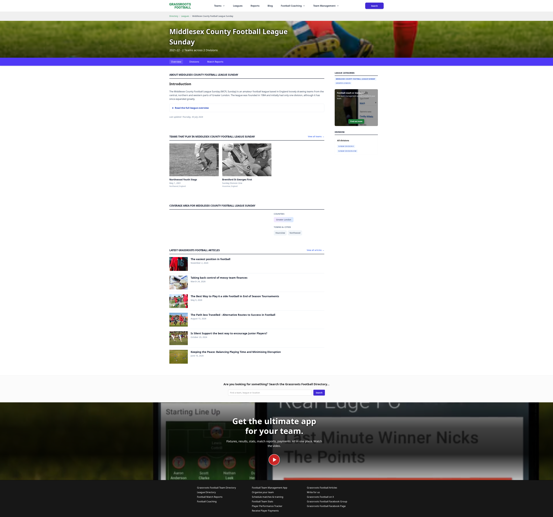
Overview (176, 61)
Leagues (238, 5)
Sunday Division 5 (346, 146)
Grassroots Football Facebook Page (326, 506)
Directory (173, 16)
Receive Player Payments (265, 510)
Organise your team (263, 492)
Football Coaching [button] (291, 5)
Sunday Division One (347, 151)
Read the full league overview (192, 107)
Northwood (295, 232)
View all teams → (316, 136)
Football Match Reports (209, 496)
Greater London (283, 219)
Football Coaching (207, 501)
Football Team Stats (262, 501)
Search (374, 5)
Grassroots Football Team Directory (216, 487)
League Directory (206, 492)
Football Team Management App (269, 487)
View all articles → (315, 250)
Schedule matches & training (267, 496)
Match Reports (215, 61)
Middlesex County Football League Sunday (355, 79)
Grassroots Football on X (320, 496)
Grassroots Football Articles (322, 487)
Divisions (194, 61)
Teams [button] (217, 5)
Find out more (356, 121)
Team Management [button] (324, 5)
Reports (255, 5)
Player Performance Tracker (267, 506)
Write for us (313, 492)
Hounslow (280, 232)
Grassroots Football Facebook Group (327, 501)
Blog (270, 5)
